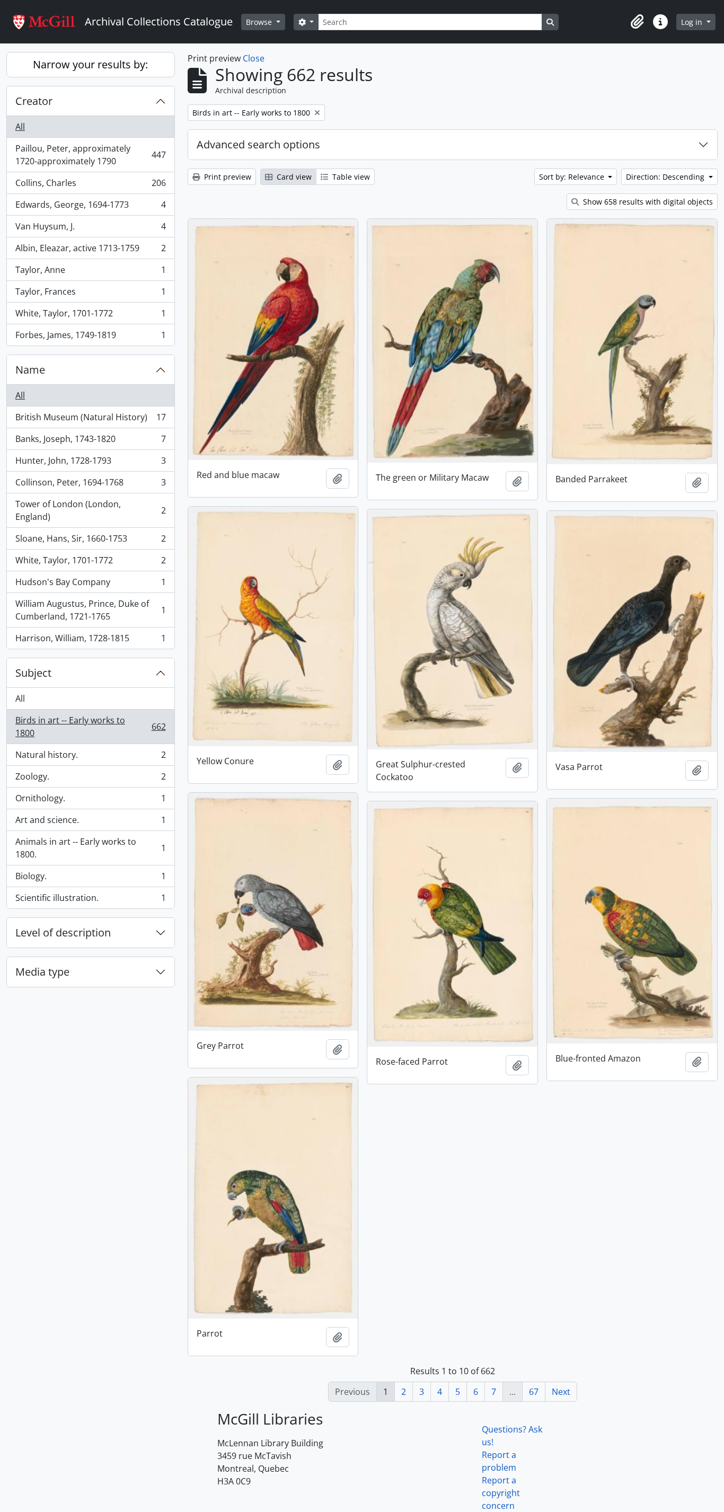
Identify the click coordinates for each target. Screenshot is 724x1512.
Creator (33, 101)
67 (533, 1392)
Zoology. (90, 779)
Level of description (63, 932)
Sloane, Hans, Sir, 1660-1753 (90, 541)
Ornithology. (90, 800)
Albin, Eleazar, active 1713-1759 (90, 250)
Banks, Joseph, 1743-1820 (90, 441)
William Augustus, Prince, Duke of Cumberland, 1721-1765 (90, 610)
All (20, 126)
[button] (637, 21)
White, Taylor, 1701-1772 (90, 315)
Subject (33, 673)
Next (561, 1392)
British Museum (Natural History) (90, 419)
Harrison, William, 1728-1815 (90, 640)
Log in (692, 22)
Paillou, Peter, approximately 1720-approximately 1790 (90, 155)
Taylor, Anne (90, 272)
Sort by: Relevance (572, 177)
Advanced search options (258, 144)
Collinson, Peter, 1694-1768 (90, 484)
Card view (293, 177)
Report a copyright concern (501, 1492)
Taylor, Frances (90, 294)
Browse (260, 22)
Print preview (226, 177)
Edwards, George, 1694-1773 (90, 207)
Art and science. (90, 822)
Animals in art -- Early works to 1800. (90, 848)
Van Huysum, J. (90, 228)
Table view (350, 177)
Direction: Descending (666, 177)
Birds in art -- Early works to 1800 (90, 726)
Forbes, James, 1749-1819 (90, 337)
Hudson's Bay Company (90, 584)
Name (30, 369)
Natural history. (90, 757)
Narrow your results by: (90, 64)
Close (253, 58)
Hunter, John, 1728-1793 (90, 463)
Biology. (90, 878)
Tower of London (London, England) (90, 510)
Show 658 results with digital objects (647, 202)
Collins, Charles (90, 185)
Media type (42, 972)
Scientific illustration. (90, 900)
